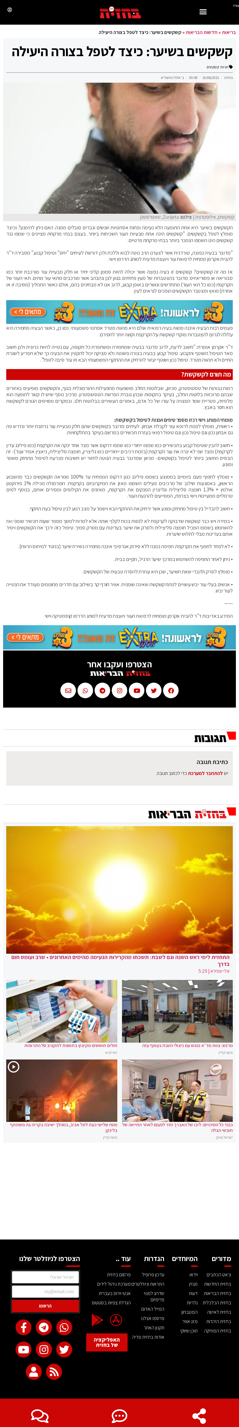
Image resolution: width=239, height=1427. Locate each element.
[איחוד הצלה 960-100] (119, 322)
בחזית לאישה (219, 1312)
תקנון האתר (154, 1327)
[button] (203, 12)
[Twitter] (64, 1349)
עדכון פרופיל (153, 1274)
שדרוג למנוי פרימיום (154, 1296)
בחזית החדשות (217, 1284)
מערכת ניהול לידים (114, 1284)
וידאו (194, 1274)
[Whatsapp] (64, 1327)
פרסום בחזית (119, 1274)
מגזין (193, 1284)
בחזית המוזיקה (217, 1330)
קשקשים (213, 67)
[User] (34, 1372)
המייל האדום (152, 1309)
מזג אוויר (190, 1321)
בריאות (229, 32)
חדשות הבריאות (202, 32)
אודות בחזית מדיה (148, 1337)
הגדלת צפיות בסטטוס (111, 1302)
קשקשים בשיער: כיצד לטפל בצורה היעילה (122, 51)
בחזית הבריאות (217, 1293)
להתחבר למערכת (205, 773)
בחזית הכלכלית (217, 1302)
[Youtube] (23, 1349)
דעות (193, 1293)
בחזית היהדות (218, 1321)
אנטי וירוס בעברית (115, 1293)
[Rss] (54, 1372)
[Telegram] (44, 1327)
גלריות (192, 1302)
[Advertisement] (119, 1192)
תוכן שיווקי (189, 1330)
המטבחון (189, 1312)
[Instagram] (44, 1349)
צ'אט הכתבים (219, 1274)
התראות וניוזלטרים (147, 1284)
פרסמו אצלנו (152, 1318)
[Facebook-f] (23, 1327)
